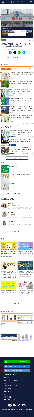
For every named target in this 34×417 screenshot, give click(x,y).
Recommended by (26, 123)
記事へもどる (17, 57)
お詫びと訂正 (7, 397)
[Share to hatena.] (23, 52)
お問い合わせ (7, 388)
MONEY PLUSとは (9, 375)
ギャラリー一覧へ (17, 345)
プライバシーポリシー (10, 383)
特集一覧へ (17, 193)
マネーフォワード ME (10, 400)
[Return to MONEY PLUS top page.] (17, 2)
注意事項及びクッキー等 (10, 386)
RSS (5, 394)
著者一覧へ (17, 231)
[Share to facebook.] (10, 52)
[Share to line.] (19, 52)
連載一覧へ (17, 303)
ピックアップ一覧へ (17, 158)
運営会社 (6, 377)
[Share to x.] (14, 52)
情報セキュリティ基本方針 (11, 380)
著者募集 (6, 391)
